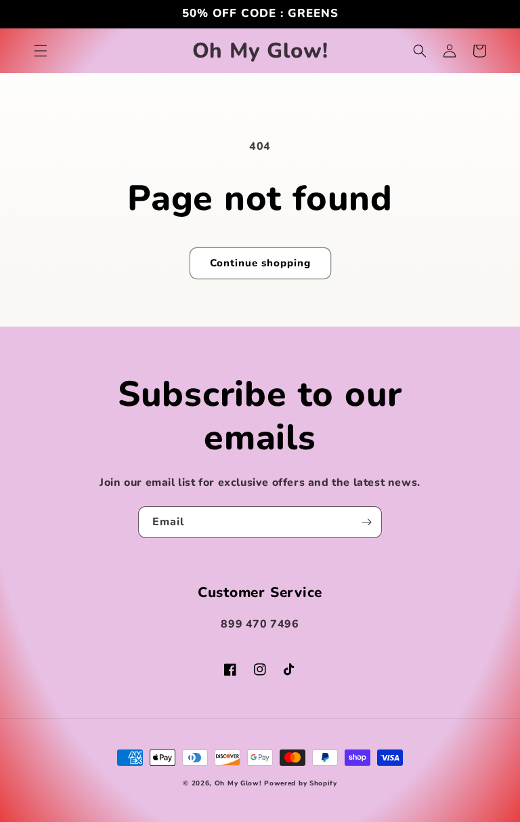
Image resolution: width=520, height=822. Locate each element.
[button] (41, 51)
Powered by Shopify (300, 783)
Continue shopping (260, 263)
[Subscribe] (366, 522)
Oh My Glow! (238, 783)
